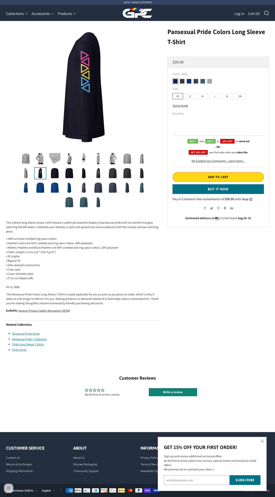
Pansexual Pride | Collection (29, 339)
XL (227, 96)
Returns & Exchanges (19, 464)
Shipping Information (19, 471)
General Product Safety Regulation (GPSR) (44, 311)
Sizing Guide (180, 106)
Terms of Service (151, 464)
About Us (79, 457)
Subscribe (245, 480)
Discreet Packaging (85, 464)
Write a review (173, 392)
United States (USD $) (20, 490)
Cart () (254, 13)
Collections (15, 13)
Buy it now (218, 189)
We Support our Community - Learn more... (218, 161)
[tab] (26, 159)
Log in (239, 13)
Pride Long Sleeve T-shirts (28, 344)
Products (65, 13)
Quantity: (178, 113)
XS (177, 96)
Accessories (41, 13)
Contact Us (13, 457)
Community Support (86, 471)
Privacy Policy (149, 457)
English (46, 490)
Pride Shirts (19, 350)
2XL (240, 96)
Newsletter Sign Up (152, 471)
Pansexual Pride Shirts (26, 334)
